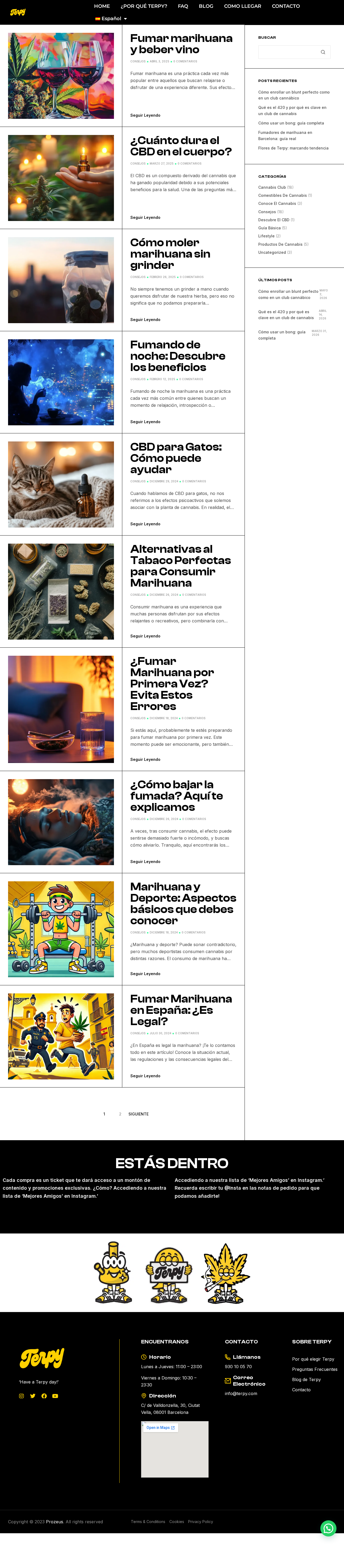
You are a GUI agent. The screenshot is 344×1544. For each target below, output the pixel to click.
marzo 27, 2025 (162, 163)
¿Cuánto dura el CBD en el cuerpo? (181, 146)
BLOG (206, 6)
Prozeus (54, 1521)
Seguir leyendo (145, 115)
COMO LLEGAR (242, 6)
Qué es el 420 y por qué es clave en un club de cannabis (286, 314)
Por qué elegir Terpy (313, 1359)
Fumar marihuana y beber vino (181, 44)
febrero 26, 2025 (163, 277)
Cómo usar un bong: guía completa (291, 123)
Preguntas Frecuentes (315, 1369)
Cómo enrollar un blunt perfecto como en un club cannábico (288, 294)
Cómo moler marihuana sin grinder (170, 254)
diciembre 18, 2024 (164, 718)
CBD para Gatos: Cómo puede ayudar (176, 458)
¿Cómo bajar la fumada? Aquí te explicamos (176, 796)
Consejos (137, 61)
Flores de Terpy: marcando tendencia (293, 148)
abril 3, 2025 (159, 61)
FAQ (183, 6)
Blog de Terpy (306, 1379)
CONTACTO (286, 6)
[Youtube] (55, 1396)
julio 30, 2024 (160, 1033)
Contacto (301, 1389)
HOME (102, 6)
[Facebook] (44, 1396)
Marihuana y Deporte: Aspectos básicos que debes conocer (183, 903)
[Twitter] (32, 1396)
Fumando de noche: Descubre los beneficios (177, 356)
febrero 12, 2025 (162, 379)
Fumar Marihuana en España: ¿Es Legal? (181, 1010)
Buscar (267, 38)
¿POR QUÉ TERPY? (144, 6)
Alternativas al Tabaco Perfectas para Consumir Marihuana (180, 566)
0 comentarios (185, 61)
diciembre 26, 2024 (164, 594)
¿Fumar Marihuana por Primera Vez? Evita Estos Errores (172, 684)
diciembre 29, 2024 (164, 481)
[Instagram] (21, 1396)
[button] (328, 1528)
